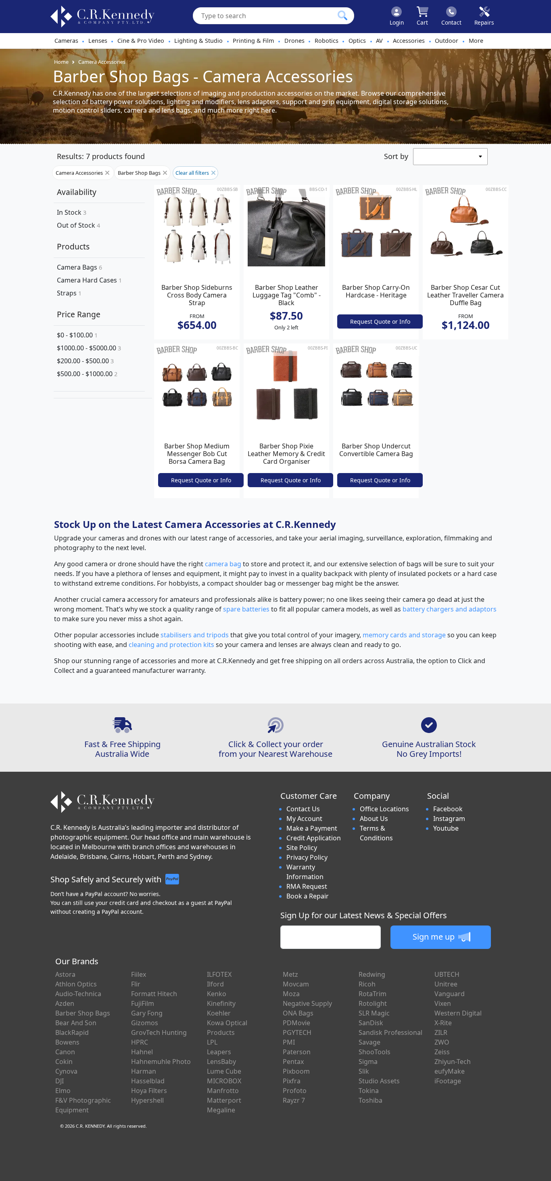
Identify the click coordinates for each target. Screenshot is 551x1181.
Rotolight (373, 1003)
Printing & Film (253, 40)
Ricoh (367, 984)
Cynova (66, 1071)
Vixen (442, 1003)
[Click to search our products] (342, 15)
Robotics (326, 40)
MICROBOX (224, 1080)
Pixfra (292, 1080)
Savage (369, 1042)
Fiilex (138, 974)
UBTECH (446, 974)
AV (379, 40)
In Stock (71, 212)
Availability (76, 191)
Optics (357, 40)
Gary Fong (147, 1013)
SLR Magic (374, 1013)
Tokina (369, 1090)
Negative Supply (307, 1003)
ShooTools (374, 1051)
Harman (143, 1071)
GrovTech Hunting (159, 1032)
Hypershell (147, 1100)
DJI (59, 1080)
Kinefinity (221, 1003)
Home (61, 61)
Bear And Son (75, 1022)
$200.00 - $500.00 (85, 360)
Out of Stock (78, 225)
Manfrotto (223, 1090)
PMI (289, 1042)
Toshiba (370, 1100)
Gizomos (144, 1022)
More (476, 40)
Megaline (221, 1110)
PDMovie (296, 1022)
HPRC (139, 1042)
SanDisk (371, 1022)
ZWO (441, 1042)
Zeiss (442, 1051)
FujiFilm (142, 1003)
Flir (135, 984)
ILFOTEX (219, 974)
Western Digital (458, 1013)
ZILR (440, 1032)
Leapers (219, 1051)
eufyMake (449, 1071)
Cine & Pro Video (140, 40)
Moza (291, 993)
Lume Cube (224, 1071)
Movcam (296, 984)
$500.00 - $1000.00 (87, 373)
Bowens (67, 1042)
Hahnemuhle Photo (161, 1061)
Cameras (66, 40)
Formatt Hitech (154, 993)
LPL (212, 1042)
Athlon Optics (76, 984)
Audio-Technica (78, 993)
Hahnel (142, 1051)
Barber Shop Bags (140, 172)
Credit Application (313, 837)
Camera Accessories (101, 61)
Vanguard (449, 993)
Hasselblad (148, 1080)
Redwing (372, 974)
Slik (364, 1071)
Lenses (97, 40)
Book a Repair (307, 896)
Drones (294, 40)
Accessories (409, 40)
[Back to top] (539, 1169)
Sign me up (435, 936)
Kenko (216, 993)
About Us (374, 818)
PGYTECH (297, 1032)
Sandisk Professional (390, 1032)
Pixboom (296, 1071)
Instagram (449, 818)
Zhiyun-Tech (452, 1061)
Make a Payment (311, 828)
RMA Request (306, 886)
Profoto (295, 1090)
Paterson (297, 1051)
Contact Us (303, 808)
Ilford (215, 984)
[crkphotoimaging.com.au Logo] (102, 16)
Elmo (63, 1090)
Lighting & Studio (198, 40)
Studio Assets (379, 1080)
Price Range (78, 314)
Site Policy (301, 847)
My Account (304, 818)
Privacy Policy (307, 857)
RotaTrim (372, 993)
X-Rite (443, 1022)
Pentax (293, 1061)
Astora (65, 974)
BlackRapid (72, 1032)
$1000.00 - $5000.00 (89, 347)
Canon (65, 1051)
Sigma (368, 1061)
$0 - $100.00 (77, 335)
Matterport (224, 1100)
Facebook (448, 808)
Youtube (446, 828)
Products (73, 246)
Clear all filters (192, 172)
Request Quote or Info (380, 321)
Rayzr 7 (294, 1100)
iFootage (447, 1080)
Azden (64, 1003)
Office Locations (384, 808)
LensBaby (221, 1061)
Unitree (445, 984)
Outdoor (446, 40)
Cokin (64, 1061)
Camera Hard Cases (89, 280)
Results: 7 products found (101, 156)
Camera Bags (79, 267)
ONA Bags (298, 1013)
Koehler (219, 1013)
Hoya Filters (149, 1090)
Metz (290, 974)
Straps (69, 293)
